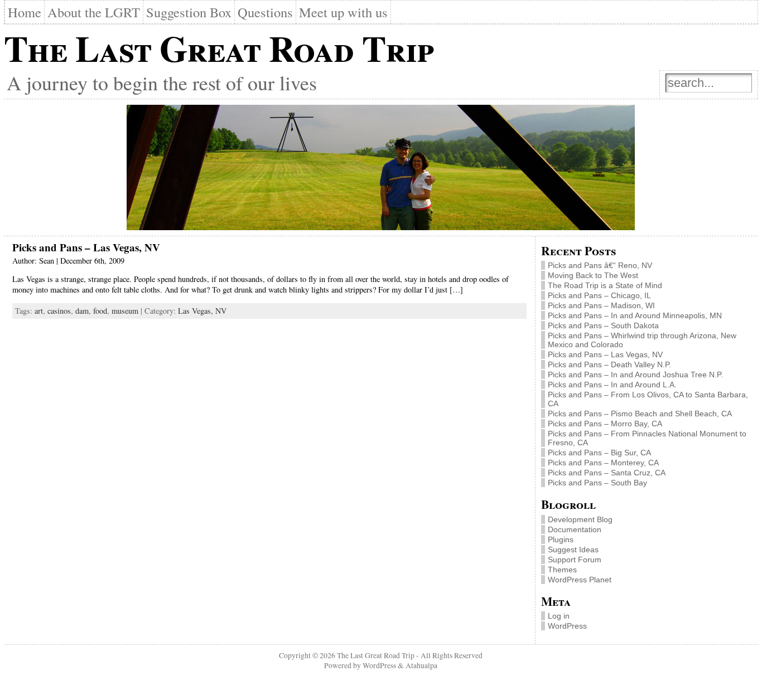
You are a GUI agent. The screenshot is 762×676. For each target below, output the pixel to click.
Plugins (560, 539)
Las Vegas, (196, 310)
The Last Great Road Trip (218, 48)
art (39, 310)
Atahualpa (421, 665)
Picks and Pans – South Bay (597, 482)
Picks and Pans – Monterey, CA (603, 462)
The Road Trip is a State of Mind (605, 285)
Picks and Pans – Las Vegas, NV (86, 247)
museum (125, 310)
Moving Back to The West (593, 275)
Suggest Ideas (573, 549)
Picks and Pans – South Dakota (603, 325)
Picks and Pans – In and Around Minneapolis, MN (635, 315)
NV (220, 310)
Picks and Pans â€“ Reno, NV (600, 265)
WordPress (567, 625)
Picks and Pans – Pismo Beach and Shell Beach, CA (640, 413)
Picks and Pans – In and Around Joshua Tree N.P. (635, 374)
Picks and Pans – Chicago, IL (599, 295)
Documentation (574, 529)
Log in (559, 615)
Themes (562, 569)
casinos (59, 310)
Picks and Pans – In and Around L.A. (612, 384)
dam (82, 310)
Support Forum (574, 559)
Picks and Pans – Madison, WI (601, 305)
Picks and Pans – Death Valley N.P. (609, 364)
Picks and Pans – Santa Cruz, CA (606, 472)
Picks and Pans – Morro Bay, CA (605, 423)
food (100, 310)
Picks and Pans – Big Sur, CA (599, 452)
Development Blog (580, 519)
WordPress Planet (579, 579)
